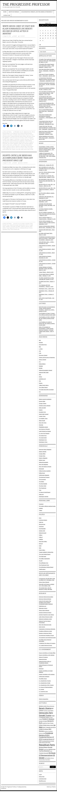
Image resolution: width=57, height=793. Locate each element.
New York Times (42, 422)
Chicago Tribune (42, 403)
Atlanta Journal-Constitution (45, 399)
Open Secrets (42, 626)
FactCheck (41, 526)
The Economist (42, 479)
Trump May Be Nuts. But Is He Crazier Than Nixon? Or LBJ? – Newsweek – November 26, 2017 (46, 123)
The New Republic (43, 483)
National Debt (23, 146)
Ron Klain (30, 148)
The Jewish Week (43, 437)
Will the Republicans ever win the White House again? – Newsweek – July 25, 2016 (47, 138)
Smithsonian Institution (44, 676)
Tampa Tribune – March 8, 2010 (46, 272)
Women (52, 758)
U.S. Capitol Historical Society (45, 645)
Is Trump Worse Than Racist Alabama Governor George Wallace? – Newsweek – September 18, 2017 (47, 79)
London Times (42, 416)
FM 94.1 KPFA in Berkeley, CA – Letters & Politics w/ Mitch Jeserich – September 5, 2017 (47, 222)
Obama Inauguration (43, 699)
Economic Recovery (24, 139)
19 (48, 35)
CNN (40, 353)
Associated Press (43, 344)
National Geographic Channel (45, 370)
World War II (47, 759)
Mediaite (41, 366)
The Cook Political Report (44, 554)
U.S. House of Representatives (46, 687)
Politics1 (41, 537)
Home (4, 12)
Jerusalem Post (42, 412)
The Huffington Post (43, 563)
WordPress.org (42, 781)
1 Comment (22, 36)
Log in (40, 774)
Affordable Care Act (18, 132)
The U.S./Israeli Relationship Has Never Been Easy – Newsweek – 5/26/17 (46, 111)
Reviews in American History (45, 633)
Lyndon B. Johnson (11, 146)
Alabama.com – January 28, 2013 (46, 165)
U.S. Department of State (44, 683)
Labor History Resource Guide (45, 616)
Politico (26, 148)
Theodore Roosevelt (43, 753)
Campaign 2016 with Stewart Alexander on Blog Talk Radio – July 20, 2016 (47, 205)
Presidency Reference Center (45, 631)
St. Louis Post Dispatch (44, 433)
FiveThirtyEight (42, 528)
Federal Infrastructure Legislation (17, 140)
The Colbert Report (43, 387)
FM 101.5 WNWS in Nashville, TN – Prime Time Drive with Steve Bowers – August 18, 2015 (47, 214)
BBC (40, 346)
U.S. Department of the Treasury (46, 685)
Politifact (41, 539)
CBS (40, 351)
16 (40, 35)
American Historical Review (45, 599)
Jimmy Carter (9, 145)
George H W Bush (43, 721)
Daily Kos (41, 522)
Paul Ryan (46, 731)
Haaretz (40, 410)
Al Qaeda (15, 134)
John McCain (53, 727)
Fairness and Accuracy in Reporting (47, 357)
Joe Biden (15, 145)
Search (52, 767)
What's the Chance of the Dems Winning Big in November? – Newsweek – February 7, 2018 (46, 133)
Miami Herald (42, 420)
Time (40, 490)
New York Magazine (43, 464)
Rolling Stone (42, 473)
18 (45, 35)
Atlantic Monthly (42, 451)
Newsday (41, 425)
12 (48, 33)
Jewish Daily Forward (43, 414)
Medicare (18, 146)
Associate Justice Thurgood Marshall (11, 136)
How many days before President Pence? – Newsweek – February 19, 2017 (47, 71)
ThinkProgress (42, 569)
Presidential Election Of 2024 (25, 228)
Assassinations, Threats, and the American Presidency (37, 12)
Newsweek (41, 468)
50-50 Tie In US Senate (19, 223)
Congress (45, 710)
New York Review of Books (45, 466)
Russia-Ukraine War (7, 149)
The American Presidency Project (46, 635)
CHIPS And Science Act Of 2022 (17, 137)
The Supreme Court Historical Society (47, 637)
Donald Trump (6, 139)
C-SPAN (40, 349)
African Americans (50, 706)
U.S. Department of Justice (45, 680)
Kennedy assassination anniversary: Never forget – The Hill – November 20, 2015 (47, 84)
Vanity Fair (41, 494)
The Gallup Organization (44, 558)
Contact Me (6, 15)
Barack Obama (23, 136)
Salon (40, 545)
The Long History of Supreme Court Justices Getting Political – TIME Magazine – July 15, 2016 (47, 93)
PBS (40, 381)
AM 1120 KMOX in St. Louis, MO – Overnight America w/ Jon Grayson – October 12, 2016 (47, 168)
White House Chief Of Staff (27, 149)
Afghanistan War (27, 132)
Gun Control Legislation (13, 143)
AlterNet (41, 342)
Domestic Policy (29, 223)
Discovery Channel (43, 355)
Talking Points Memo (44, 385)
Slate (40, 548)
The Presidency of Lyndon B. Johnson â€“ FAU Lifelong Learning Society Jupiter (47, 323)
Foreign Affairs (42, 453)
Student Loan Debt (16, 149)
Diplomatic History (43, 608)
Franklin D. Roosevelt (10, 226)
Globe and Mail (42, 407)
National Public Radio (44, 372)
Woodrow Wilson (42, 759)
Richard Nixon (43, 747)
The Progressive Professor (26, 4)
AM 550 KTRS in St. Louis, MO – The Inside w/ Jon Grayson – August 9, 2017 (47, 189)
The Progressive (42, 488)
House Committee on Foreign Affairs (47, 653)
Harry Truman (50, 723)
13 (50, 33)
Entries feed (41, 776)
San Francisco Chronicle (44, 429)
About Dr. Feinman (14, 12)
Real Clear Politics (43, 541)
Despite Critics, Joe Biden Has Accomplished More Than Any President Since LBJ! (18, 158)
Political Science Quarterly (45, 471)
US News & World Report (44, 492)
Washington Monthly (43, 496)
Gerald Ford (44, 723)
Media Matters (42, 364)
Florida (47, 717)
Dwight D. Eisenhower (15, 139)
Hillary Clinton (43, 725)
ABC (40, 340)
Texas (51, 750)
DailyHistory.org (42, 606)
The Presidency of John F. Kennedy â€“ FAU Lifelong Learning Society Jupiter (47, 318)
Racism (48, 742)
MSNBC (40, 368)
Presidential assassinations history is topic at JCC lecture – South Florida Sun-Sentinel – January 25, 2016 (47, 238)
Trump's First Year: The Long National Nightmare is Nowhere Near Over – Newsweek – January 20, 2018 (47, 128)
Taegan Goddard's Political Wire (46, 552)
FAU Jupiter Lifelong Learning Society (47, 506)
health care (21, 143)
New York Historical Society (45, 624)
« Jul (40, 44)
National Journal (42, 533)
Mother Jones (42, 460)
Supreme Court (51, 749)
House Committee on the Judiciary (46, 655)
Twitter (40, 510)
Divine (48, 786)
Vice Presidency (48, 758)
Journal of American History (45, 612)
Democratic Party (46, 712)
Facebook (41, 504)
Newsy (40, 376)
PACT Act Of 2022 (20, 148)
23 (40, 38)
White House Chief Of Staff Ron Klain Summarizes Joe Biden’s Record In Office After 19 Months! (19, 30)
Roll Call (40, 543)
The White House (43, 678)
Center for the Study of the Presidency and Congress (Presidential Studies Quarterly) (46, 602)
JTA (39, 361)
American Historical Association (46, 596)
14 (53, 33)
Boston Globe (42, 401)
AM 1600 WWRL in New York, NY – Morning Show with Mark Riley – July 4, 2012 (47, 181)
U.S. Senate (41, 689)
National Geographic (43, 462)
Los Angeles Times (43, 418)
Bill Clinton (29, 136)
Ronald (15, 36)
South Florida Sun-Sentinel (45, 431)
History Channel (42, 359)
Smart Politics (42, 550)
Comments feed (42, 778)
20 (50, 35)
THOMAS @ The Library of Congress (47, 643)
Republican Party (6, 229)
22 (55, 35)
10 (42, 33)
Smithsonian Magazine (44, 475)
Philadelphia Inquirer (43, 427)
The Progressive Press (44, 565)
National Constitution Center (45, 619)
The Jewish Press (43, 435)
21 (53, 35)
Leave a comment (23, 162)
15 (55, 33)
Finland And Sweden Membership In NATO (19, 142)
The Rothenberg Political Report (46, 567)
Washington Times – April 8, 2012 (46, 288)
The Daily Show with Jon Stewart (46, 389)
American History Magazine (45, 449)
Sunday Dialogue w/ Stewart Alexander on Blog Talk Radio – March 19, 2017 (46, 268)
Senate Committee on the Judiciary (47, 674)
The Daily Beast (42, 556)
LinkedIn (41, 508)
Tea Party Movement (44, 751)
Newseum (41, 668)
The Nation (41, 481)
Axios (40, 518)
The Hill (40, 560)
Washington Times (43, 442)
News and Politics (8, 132)
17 (42, 35)
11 (45, 33)
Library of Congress (43, 657)
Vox (40, 391)
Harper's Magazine (43, 458)
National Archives (43, 659)
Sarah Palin (46, 749)
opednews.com (42, 379)
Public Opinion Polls (43, 742)
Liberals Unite (42, 530)
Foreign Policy (42, 456)
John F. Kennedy (21, 145)
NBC (40, 374)
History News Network (44, 582)
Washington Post (43, 440)
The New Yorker (42, 486)
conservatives (50, 710)
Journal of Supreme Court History (46, 614)
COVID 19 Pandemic (28, 137)
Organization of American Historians (47, 629)
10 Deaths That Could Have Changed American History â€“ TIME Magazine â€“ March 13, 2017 (47, 61)
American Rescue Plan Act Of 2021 (25, 134)
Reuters (40, 383)
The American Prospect (44, 477)
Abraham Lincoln (43, 706)
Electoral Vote (42, 524)
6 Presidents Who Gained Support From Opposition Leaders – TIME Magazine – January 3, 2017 (46, 66)
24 (42, 38)
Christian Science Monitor (44, 405)
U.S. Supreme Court (43, 691)
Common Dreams (43, 520)
